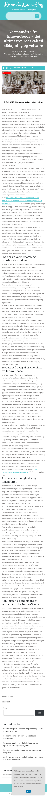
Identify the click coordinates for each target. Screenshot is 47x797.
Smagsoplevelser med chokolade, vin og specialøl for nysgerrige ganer (20, 744)
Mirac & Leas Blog (23, 5)
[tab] (37, 16)
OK (28, 791)
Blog (31, 51)
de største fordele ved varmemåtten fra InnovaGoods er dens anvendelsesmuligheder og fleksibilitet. (22, 201)
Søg (5, 708)
